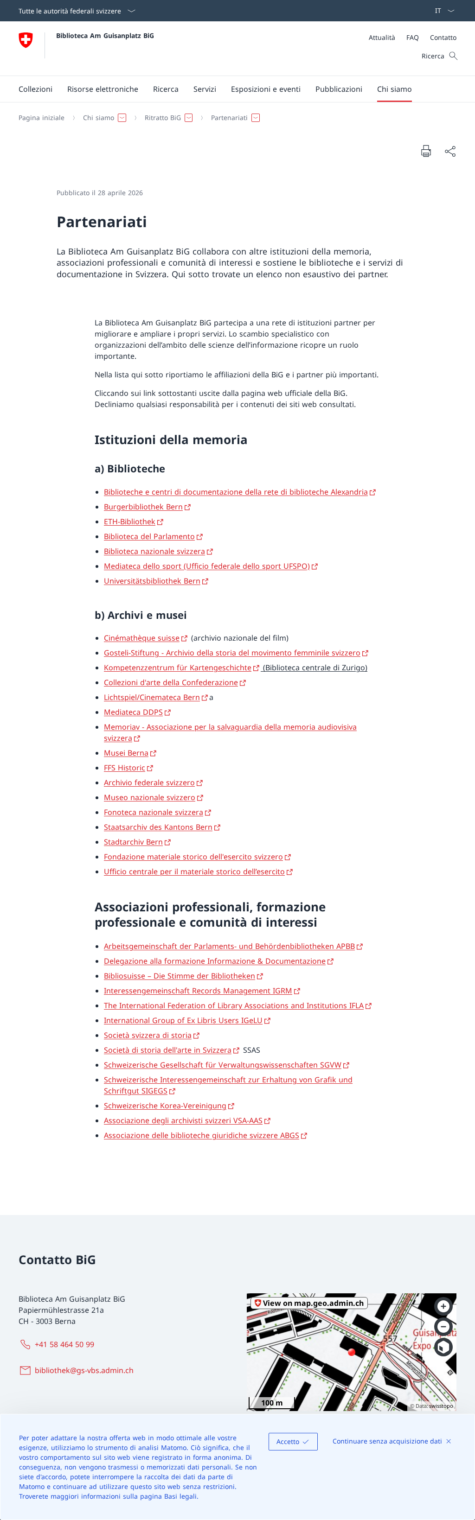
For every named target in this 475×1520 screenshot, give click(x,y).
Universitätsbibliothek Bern (152, 581)
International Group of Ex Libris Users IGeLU (183, 1020)
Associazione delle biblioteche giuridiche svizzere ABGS (201, 1135)
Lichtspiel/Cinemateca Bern (152, 697)
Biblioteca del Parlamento (149, 536)
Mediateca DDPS (133, 712)
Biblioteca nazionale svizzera (154, 551)
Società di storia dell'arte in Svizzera (167, 1050)
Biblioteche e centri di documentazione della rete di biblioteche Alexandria (236, 492)
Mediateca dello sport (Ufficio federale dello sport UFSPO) (207, 566)
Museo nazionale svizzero (149, 797)
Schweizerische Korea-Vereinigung (165, 1105)
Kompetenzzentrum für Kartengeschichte (177, 667)
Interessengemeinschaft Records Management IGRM (198, 991)
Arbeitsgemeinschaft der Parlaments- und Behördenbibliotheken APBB (229, 946)
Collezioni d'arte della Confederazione (171, 682)
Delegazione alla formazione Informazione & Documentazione (215, 961)
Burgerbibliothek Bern (143, 507)
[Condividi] (450, 151)
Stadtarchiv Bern (133, 842)
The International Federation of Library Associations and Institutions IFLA (234, 1005)
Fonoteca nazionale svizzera (153, 812)
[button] (35, 89)
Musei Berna (126, 753)
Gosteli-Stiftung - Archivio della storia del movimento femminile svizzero (232, 653)
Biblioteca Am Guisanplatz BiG (105, 35)
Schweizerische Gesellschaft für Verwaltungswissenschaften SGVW (222, 1065)
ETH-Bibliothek (129, 521)
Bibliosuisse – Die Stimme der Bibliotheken (179, 976)
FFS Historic (124, 768)
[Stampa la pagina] (426, 150)
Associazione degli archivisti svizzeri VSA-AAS (183, 1120)
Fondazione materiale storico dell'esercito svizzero (193, 857)
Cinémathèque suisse (142, 638)
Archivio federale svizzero (149, 782)
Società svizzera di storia (148, 1035)
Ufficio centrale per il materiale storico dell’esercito (194, 871)
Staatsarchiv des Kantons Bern (158, 827)
